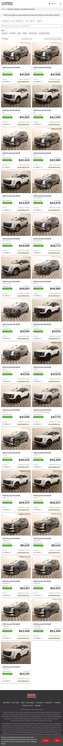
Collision (39, 702)
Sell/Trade (30, 702)
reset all (39, 21)
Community (48, 702)
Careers (57, 702)
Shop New (6, 702)
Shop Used (15, 702)
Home (3, 9)
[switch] (60, 3)
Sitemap (37, 705)
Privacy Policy (28, 705)
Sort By (46, 39)
